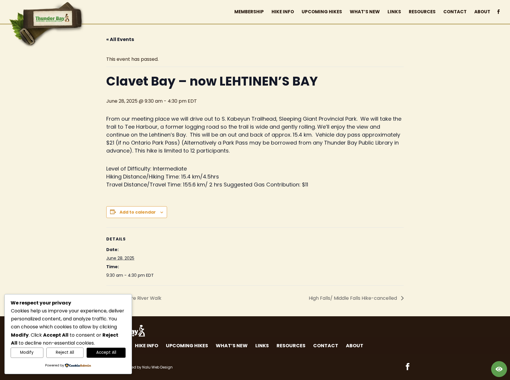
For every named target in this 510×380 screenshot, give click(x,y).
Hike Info (146, 345)
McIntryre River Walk (136, 298)
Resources (291, 345)
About (354, 345)
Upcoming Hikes (187, 345)
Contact (325, 345)
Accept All (106, 352)
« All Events (120, 39)
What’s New (232, 345)
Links (262, 345)
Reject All (65, 352)
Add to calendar (138, 212)
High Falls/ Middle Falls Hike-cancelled (353, 298)
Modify (27, 352)
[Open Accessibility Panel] (499, 369)
